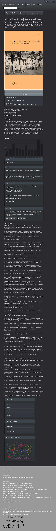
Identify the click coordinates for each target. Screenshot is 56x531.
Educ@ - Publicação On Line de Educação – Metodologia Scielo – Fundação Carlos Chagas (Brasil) (25, 489)
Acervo (11, 12)
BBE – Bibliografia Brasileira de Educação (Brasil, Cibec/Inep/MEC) (17, 483)
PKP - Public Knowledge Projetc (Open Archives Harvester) (16, 514)
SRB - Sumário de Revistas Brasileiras (11, 501)
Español (8, 407)
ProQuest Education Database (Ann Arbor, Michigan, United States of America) (20, 493)
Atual (23, 4)
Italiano (8, 412)
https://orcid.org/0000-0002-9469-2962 (12, 115)
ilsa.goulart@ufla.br (10, 201)
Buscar (19, 8)
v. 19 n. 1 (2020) (18, 12)
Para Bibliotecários (11, 431)
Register (47, 1)
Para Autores (9, 429)
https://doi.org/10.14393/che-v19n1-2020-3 (17, 100)
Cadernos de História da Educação (10, 4)
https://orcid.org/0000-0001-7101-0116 (12, 110)
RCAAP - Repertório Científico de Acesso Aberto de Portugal (16, 495)
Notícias (34, 4)
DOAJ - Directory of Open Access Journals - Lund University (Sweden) (18, 487)
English (8, 404)
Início (7, 12)
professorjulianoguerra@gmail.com (13, 191)
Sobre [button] (39, 4)
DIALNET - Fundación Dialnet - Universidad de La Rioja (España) (17, 485)
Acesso (53, 1)
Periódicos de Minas (7, 503)
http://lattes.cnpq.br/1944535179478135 (14, 190)
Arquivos (28, 4)
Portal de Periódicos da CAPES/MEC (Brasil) (13, 491)
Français (8, 410)
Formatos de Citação (11, 218)
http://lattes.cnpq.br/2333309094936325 (14, 200)
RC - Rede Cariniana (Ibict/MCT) (10, 509)
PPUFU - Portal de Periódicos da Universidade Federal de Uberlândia (18, 477)
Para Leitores (9, 426)
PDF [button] (24, 91)
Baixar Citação (21, 218)
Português (9, 415)
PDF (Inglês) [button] (24, 94)
